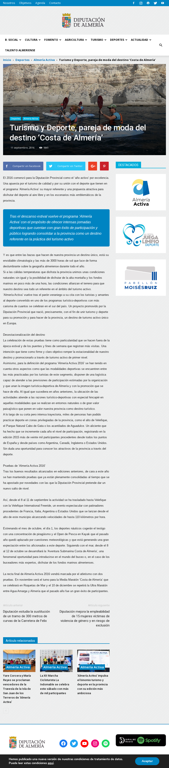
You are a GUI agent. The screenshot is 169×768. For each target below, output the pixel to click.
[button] (160, 45)
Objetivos (25, 3)
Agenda (40, 3)
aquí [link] (50, 763)
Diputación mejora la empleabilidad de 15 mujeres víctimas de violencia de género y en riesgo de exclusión (85, 618)
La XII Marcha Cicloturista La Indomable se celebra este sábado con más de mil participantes (54, 684)
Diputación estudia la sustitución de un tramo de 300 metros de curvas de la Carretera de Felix (26, 616)
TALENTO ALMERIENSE (20, 50)
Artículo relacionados (20, 640)
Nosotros (9, 3)
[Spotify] (148, 3)
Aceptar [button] (147, 761)
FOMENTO (51, 40)
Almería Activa (31, 118)
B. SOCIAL (11, 40)
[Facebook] (133, 3)
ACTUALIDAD (139, 40)
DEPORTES (117, 40)
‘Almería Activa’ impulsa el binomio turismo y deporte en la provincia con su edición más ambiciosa (92, 684)
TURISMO (97, 40)
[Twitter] (155, 3)
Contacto (55, 3)
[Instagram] (141, 3)
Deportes (15, 118)
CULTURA (31, 40)
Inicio (7, 60)
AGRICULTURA (74, 40)
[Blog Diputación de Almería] (84, 20)
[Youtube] (162, 3)
